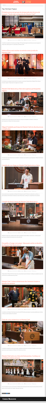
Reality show (34, 40)
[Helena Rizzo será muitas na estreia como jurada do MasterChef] (22, 65)
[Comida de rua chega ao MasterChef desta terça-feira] (22, 177)
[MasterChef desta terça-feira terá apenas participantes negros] (22, 103)
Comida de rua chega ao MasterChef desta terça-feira (21, 165)
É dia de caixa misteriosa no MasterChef (16, 320)
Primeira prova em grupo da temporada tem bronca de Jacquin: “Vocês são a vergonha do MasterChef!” (21, 13)
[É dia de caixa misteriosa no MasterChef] (22, 332)
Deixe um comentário (28, 40)
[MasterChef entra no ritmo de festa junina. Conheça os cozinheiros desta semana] (22, 370)
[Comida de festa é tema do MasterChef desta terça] (22, 216)
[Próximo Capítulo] (26, 1)
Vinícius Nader (22, 40)
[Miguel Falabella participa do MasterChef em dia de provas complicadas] (22, 141)
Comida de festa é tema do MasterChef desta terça (19, 202)
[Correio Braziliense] (16, 1)
